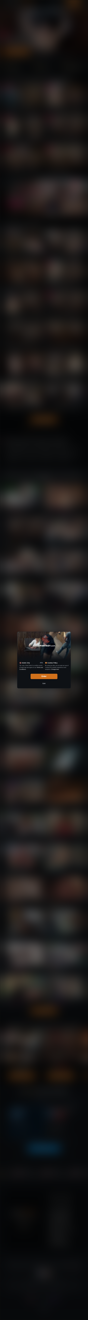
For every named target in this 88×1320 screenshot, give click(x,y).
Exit (44, 683)
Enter (44, 676)
